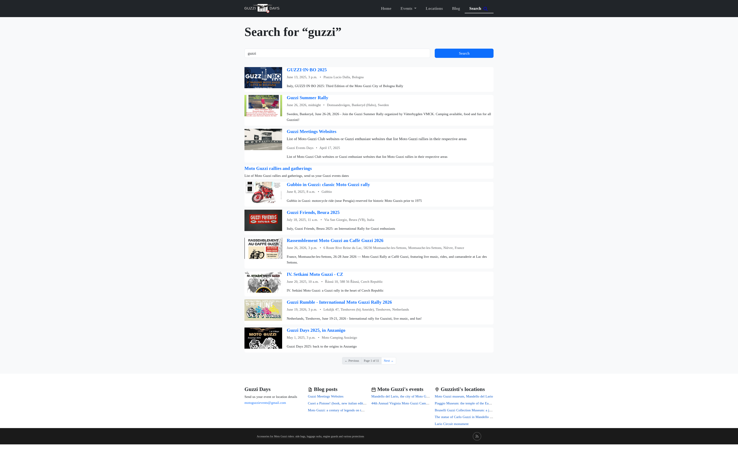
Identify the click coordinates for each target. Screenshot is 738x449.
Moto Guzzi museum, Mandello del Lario (464, 396)
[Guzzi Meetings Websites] (263, 139)
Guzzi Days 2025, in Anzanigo (316, 330)
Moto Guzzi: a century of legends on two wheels (342, 410)
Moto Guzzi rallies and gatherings (278, 168)
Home (386, 8)
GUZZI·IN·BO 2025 (307, 69)
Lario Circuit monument (452, 424)
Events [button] (407, 8)
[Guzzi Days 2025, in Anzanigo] (263, 337)
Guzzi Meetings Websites (311, 131)
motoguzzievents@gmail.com (265, 403)
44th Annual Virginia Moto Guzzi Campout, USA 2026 (410, 403)
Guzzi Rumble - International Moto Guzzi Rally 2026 (339, 302)
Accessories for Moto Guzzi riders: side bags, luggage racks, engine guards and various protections (310, 436)
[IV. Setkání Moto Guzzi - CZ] (263, 282)
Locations (434, 8)
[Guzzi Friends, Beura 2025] (263, 220)
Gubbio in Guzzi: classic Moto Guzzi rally (328, 184)
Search (475, 8)
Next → (389, 360)
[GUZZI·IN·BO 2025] (263, 77)
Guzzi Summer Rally (307, 97)
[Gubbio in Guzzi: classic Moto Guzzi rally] (263, 192)
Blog (456, 8)
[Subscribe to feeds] (477, 436)
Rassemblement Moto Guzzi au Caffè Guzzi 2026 (335, 240)
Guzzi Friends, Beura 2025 (313, 212)
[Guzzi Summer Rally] (263, 105)
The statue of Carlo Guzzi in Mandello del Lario (468, 417)
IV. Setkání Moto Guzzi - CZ (315, 274)
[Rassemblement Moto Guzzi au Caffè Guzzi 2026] (263, 248)
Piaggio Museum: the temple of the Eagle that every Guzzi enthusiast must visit (490, 403)
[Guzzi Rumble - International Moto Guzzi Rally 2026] (263, 309)
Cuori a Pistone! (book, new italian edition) (338, 403)
